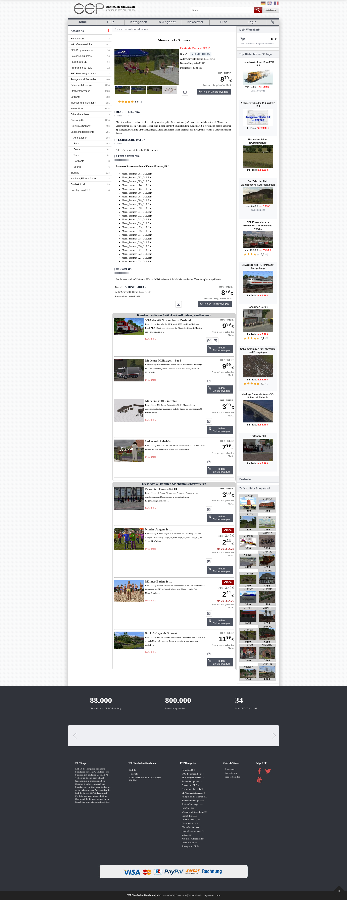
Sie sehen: (119, 29)
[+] (146, 67)
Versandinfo (168, 895)
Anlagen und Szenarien (84, 79)
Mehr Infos (150, 339)
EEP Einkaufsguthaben (83, 73)
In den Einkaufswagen (215, 91)
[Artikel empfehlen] (185, 92)
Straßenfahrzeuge (80, 91)
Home (82, 22)
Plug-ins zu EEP (79, 62)
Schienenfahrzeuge (81, 85)
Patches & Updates (81, 56)
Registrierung (231, 773)
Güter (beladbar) (80, 114)
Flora (76, 143)
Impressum (209, 895)
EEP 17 (132, 770)
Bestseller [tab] (245, 479)
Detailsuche (270, 10)
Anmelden (230, 769)
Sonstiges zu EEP (80, 190)
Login (252, 22)
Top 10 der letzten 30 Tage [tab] (255, 54)
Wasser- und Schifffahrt (83, 102)
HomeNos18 (78, 38)
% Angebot (167, 22)
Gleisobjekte (77, 120)
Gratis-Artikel (78, 184)
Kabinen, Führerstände (83, 178)
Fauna (77, 149)
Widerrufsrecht (195, 895)
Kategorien (138, 22)
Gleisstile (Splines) (81, 126)
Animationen (80, 137)
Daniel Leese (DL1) (206, 59)
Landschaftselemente (82, 131)
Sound (77, 166)
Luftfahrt (75, 97)
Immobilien (77, 108)
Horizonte (78, 161)
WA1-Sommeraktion (82, 44)
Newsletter (195, 22)
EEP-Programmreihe (82, 50)
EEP (110, 22)
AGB (158, 895)
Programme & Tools (81, 67)
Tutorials (133, 774)
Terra (76, 155)
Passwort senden (232, 777)
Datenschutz (181, 895)
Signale (75, 172)
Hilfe (223, 22)
